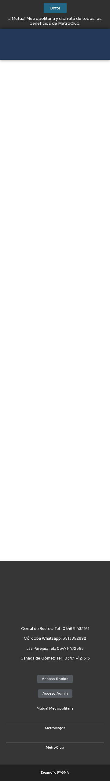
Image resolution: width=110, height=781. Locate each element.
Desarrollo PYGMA (55, 773)
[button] (96, 46)
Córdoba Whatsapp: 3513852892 (55, 638)
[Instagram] (59, 714)
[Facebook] (50, 714)
